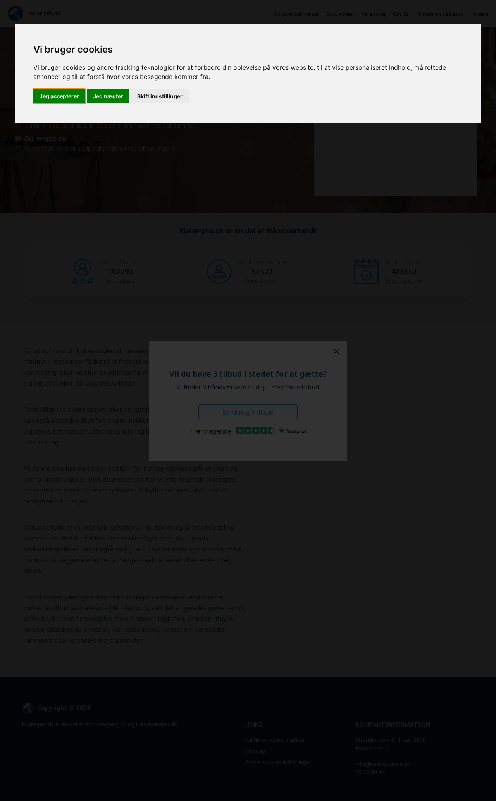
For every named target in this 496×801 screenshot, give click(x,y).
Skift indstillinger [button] (160, 96)
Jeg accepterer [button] (59, 96)
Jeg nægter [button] (108, 96)
